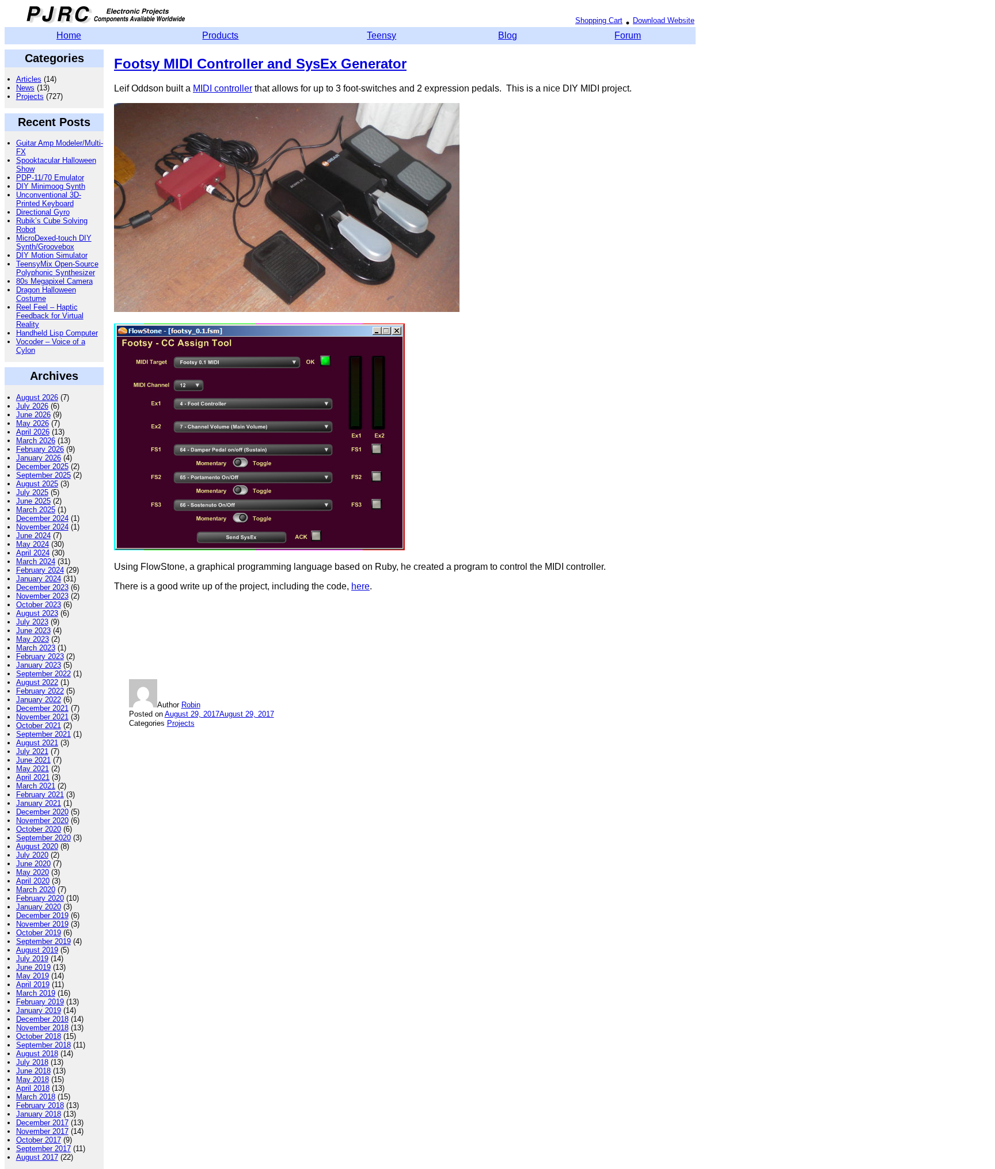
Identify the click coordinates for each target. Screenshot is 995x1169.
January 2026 (38, 458)
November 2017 (42, 1131)
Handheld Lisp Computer (57, 333)
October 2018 (38, 1036)
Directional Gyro (43, 212)
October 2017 (38, 1140)
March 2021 (35, 786)
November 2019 (42, 924)
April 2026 (33, 432)
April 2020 (33, 881)
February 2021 (40, 794)
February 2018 (40, 1105)
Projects (30, 96)
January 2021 (38, 803)
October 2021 (38, 725)
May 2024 (32, 544)
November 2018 (42, 1027)
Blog (507, 35)
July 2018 (32, 1062)
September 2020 (43, 837)
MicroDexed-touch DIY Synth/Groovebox (54, 242)
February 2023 (40, 656)
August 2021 (37, 742)
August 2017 (37, 1157)
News (25, 87)
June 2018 (33, 1071)
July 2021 (32, 751)
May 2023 (32, 639)
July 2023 (32, 622)
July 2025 (32, 492)
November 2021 (42, 717)
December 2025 (42, 466)
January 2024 (38, 578)
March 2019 (35, 993)
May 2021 (32, 768)
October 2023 (38, 604)
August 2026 (37, 397)
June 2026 (33, 414)
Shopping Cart (598, 20)
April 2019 (33, 984)
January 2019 (38, 1010)
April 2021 (33, 777)
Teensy (381, 35)
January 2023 (38, 665)
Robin (190, 704)
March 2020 (35, 889)
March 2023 (35, 647)
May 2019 (32, 976)
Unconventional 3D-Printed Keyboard (48, 199)
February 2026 (40, 449)
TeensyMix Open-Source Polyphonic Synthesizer (57, 268)
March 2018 (35, 1096)
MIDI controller (222, 88)
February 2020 (40, 898)
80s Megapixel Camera (54, 281)
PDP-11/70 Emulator (50, 177)
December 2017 (42, 1122)
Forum (627, 35)
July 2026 (32, 406)
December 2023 (42, 587)
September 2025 (43, 475)
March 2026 (35, 440)
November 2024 (42, 527)
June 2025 (33, 501)
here (360, 586)
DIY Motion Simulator (52, 255)
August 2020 (37, 846)
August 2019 (37, 950)
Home (68, 35)
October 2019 (38, 932)
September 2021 (43, 734)
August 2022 (37, 682)
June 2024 (33, 535)
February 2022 (40, 691)
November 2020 (42, 820)
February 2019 (40, 1001)
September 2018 (43, 1045)
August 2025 (37, 483)
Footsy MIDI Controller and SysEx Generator (260, 63)
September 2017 (43, 1148)
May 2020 (32, 872)
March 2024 (35, 561)
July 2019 (32, 958)
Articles (28, 79)
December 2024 (42, 518)
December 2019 (42, 915)
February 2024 (40, 570)
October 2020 (38, 829)
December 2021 (42, 708)
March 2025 (35, 509)
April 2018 (33, 1088)
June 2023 (33, 630)
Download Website (663, 20)
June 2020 (33, 863)
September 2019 (43, 941)
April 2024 (33, 553)
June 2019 (33, 967)
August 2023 (37, 613)
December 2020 (42, 812)
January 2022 (38, 699)
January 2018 (38, 1114)
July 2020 (32, 855)
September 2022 (43, 673)
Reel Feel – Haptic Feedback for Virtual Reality (49, 316)
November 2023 (42, 596)
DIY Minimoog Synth (50, 186)
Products (220, 35)
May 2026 (32, 423)
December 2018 (42, 1019)
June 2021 (33, 760)
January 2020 (38, 907)
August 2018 (37, 1053)
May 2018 (32, 1079)
